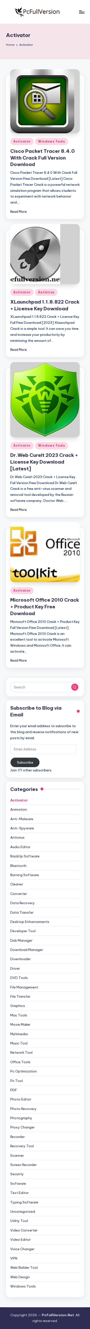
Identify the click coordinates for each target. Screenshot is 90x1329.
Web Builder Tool (24, 1267)
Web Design (20, 1277)
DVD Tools (19, 977)
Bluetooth (18, 865)
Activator (21, 141)
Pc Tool (16, 1080)
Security (17, 1174)
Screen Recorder (23, 1164)
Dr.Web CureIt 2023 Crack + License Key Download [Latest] (44, 462)
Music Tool (19, 1043)
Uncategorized (22, 1211)
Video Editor (20, 1239)
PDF (13, 1090)
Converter (18, 893)
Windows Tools (51, 141)
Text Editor (19, 1192)
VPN (13, 1258)
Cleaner (16, 884)
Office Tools (20, 1062)
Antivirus (46, 292)
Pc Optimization (23, 1071)
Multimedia (19, 1034)
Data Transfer (22, 912)
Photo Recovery (23, 1108)
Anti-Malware (21, 819)
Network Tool (21, 1052)
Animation (18, 809)
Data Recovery (22, 903)
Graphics (17, 1005)
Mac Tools (18, 1015)
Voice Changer (22, 1249)
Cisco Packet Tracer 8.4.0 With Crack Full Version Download (42, 158)
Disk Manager (21, 940)
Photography (21, 1118)
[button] (74, 687)
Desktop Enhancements (29, 921)
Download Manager (26, 949)
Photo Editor (20, 1099)
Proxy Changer (22, 1127)
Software (18, 1183)
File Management (24, 987)
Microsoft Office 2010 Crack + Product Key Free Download (44, 606)
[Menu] (81, 12)
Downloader (20, 959)
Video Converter (24, 1230)
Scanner (17, 1155)
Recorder (17, 1136)
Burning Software (24, 875)
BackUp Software (25, 856)
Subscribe (25, 762)
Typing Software (24, 1202)
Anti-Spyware (22, 828)
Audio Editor (20, 847)
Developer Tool (23, 931)
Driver (15, 968)
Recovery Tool (22, 1146)
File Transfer (20, 996)
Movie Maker (20, 1024)
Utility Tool (19, 1220)
